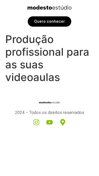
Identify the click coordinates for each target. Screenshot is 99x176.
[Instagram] (36, 122)
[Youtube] (49, 122)
